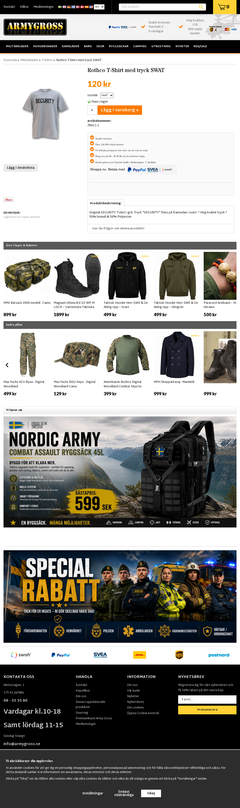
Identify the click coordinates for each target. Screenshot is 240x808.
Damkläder (70, 46)
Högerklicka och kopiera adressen (22, 217)
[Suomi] (73, 7)
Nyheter (182, 46)
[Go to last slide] (7, 286)
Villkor (24, 7)
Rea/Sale (200, 46)
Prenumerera (207, 710)
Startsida (10, 60)
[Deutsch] (69, 7)
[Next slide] (232, 286)
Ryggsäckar (118, 46)
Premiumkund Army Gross (94, 718)
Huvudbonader (45, 46)
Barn (88, 46)
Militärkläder (17, 46)
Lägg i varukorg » (120, 110)
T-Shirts (47, 60)
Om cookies (135, 708)
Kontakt (9, 7)
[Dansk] (82, 7)
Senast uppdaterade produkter (90, 704)
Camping (140, 46)
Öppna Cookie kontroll (143, 713)
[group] (27, 285)
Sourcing (82, 713)
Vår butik (133, 691)
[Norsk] (78, 7)
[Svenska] (60, 7)
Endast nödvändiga (124, 793)
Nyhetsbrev (135, 702)
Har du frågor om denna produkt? (118, 228)
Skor (100, 46)
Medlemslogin (43, 7)
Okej (151, 793)
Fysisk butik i (123, 162)
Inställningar (92, 793)
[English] (64, 7)
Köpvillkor (83, 691)
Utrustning (161, 46)
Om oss (81, 696)
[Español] (87, 7)
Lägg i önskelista (20, 168)
